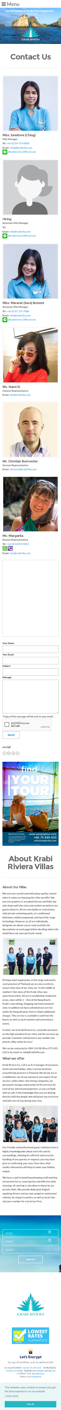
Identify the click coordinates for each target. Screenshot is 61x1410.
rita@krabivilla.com (20, 553)
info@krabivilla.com (20, 231)
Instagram (36, 1376)
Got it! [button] (30, 1404)
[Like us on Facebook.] (9, 753)
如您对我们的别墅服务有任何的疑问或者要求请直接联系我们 (30, 11)
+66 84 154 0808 (14, 1370)
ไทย (36, 17)
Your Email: (8, 654)
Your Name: (8, 643)
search (30, 1259)
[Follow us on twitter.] (4, 753)
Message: (7, 677)
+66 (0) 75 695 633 (31, 1367)
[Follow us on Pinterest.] (18, 753)
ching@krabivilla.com (21, 147)
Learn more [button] (11, 1395)
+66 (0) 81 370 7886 (18, 311)
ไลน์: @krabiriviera (35, 1373)
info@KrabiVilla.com (46, 1370)
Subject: (6, 666)
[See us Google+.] (13, 753)
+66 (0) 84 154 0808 (18, 143)
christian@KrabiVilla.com (23, 469)
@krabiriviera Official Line (22, 151)
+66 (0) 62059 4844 (18, 543)
